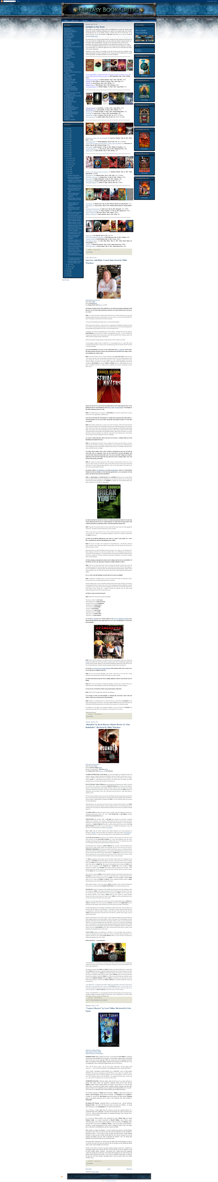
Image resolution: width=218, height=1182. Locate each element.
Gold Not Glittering (70, 54)
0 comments (90, 251)
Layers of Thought (69, 66)
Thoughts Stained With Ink (71, 112)
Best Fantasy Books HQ (71, 31)
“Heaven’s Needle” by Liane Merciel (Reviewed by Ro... (75, 222)
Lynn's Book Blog (69, 67)
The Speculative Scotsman (71, 107)
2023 (67, 134)
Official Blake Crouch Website (93, 300)
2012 (67, 154)
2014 (67, 151)
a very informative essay (101, 470)
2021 (67, 138)
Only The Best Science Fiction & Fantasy (73, 72)
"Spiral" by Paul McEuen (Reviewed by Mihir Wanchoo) (74, 236)
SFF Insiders (68, 85)
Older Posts (129, 1169)
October (69, 162)
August (69, 166)
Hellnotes (67, 58)
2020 (67, 139)
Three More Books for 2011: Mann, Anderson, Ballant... (74, 219)
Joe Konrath (95, 619)
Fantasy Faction (69, 51)
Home (109, 1169)
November (70, 160)
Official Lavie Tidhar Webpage (93, 1050)
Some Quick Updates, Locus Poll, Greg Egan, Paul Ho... (75, 216)
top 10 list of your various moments (101, 668)
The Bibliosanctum (69, 97)
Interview (101, 771)
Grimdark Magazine (70, 57)
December (70, 158)
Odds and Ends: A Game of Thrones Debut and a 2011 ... (74, 199)
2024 (67, 132)
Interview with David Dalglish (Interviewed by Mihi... (75, 247)
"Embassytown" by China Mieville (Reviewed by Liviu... (74, 209)
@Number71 (68, 28)
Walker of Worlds (69, 116)
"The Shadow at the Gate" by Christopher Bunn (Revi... (75, 258)
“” (88, 81)
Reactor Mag (68, 78)
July (68, 168)
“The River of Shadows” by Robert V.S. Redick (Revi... (75, 240)
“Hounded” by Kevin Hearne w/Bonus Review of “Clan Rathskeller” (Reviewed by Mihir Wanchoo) (108, 726)
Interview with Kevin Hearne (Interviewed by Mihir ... (75, 213)
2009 (67, 272)
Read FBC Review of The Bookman (94, 1053)
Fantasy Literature (69, 52)
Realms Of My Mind (70, 79)
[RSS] (62, 1176)
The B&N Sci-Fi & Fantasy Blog (73, 95)
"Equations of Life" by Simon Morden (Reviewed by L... (75, 226)
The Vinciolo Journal (70, 109)
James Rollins (119, 407)
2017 (67, 145)
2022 (67, 136)
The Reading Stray (69, 106)
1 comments (104, 1000)
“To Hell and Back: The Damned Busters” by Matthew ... (73, 204)
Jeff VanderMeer (69, 63)
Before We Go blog (70, 30)
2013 (67, 153)
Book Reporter (68, 33)
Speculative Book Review (71, 88)
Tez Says (67, 91)
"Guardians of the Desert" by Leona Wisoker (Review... (74, 244)
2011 (67, 156)
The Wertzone (68, 110)
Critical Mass (68, 40)
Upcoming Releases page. (92, 36)
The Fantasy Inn (69, 100)
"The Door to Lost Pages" (92, 79)
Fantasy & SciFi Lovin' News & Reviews (73, 47)
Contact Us (139, 51)
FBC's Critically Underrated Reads (141, 31)
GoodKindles (68, 55)
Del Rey (94, 832)
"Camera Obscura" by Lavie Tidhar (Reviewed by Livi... (75, 185)
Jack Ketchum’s (114, 470)
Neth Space (68, 69)
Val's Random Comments (71, 113)
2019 (67, 141)
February (70, 266)
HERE (93, 301)
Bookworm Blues (69, 34)
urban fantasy (97, 1000)
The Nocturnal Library (70, 101)
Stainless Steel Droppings (71, 89)
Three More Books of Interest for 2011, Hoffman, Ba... (75, 261)
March (69, 264)
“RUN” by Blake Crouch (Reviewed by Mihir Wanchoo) (73, 194)
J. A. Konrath (120, 349)
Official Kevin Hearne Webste (93, 764)
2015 (67, 149)
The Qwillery (68, 104)
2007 (67, 275)
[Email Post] (101, 249)
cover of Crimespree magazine (121, 619)
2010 (67, 270)
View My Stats (65, 280)
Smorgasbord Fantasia (70, 86)
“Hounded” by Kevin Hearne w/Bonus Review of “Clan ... (74, 181)
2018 (67, 143)
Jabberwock (68, 61)
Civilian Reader (69, 37)
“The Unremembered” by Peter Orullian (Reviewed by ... (75, 254)
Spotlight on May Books (73, 175)
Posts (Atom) (95, 1171)
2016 (67, 147)
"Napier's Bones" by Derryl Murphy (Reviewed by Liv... (75, 250)
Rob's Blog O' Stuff (70, 81)
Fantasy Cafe (68, 49)
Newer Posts (89, 1169)
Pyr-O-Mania (68, 76)
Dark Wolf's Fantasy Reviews (72, 42)
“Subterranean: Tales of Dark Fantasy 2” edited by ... (75, 229)
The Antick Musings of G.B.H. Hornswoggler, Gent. (72, 93)
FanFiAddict (68, 45)
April (69, 173)
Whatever (67, 118)
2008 (67, 274)
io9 (66, 60)
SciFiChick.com (69, 83)
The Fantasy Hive (69, 98)
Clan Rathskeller (127, 832)
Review (101, 305)
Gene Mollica (109, 827)
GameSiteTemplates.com (111, 1180)
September (70, 164)
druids (92, 1000)
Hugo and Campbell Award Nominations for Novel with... (74, 190)
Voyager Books (69, 115)
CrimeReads (68, 39)
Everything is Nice (69, 43)
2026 (67, 128)
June (69, 169)
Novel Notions (68, 70)
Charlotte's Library (69, 36)
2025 (67, 130)
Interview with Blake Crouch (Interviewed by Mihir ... (74, 177)
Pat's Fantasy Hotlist (70, 75)
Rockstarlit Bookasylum (71, 82)
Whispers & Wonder (70, 119)
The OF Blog (68, 103)
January (69, 268)
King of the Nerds (69, 64)
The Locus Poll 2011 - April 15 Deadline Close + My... (74, 232)
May (69, 171)
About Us (139, 49)
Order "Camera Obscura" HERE (93, 1051)
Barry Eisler (111, 407)
